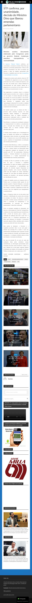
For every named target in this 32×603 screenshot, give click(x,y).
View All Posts (24, 374)
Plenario (14, 261)
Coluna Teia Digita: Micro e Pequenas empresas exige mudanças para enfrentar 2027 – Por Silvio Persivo (27, 542)
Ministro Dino (7, 261)
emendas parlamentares (17, 259)
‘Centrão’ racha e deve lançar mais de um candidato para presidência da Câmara (16, 338)
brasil (9, 259)
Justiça (5, 6)
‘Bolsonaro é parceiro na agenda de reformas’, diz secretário (16, 317)
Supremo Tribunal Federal (13, 64)
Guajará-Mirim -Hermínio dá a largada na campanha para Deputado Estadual (16, 276)
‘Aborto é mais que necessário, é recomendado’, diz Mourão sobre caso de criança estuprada (16, 297)
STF (18, 261)
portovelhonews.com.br (9, 595)
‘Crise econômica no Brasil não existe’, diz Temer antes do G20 (16, 358)
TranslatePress (25, 601)
